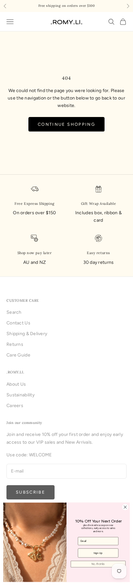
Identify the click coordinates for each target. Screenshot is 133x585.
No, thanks (98, 564)
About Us (16, 384)
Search (14, 312)
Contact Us (18, 323)
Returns (14, 344)
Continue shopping (66, 124)
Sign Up (98, 553)
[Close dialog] (125, 507)
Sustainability (20, 395)
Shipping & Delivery (26, 333)
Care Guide (18, 355)
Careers (14, 405)
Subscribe (30, 492)
